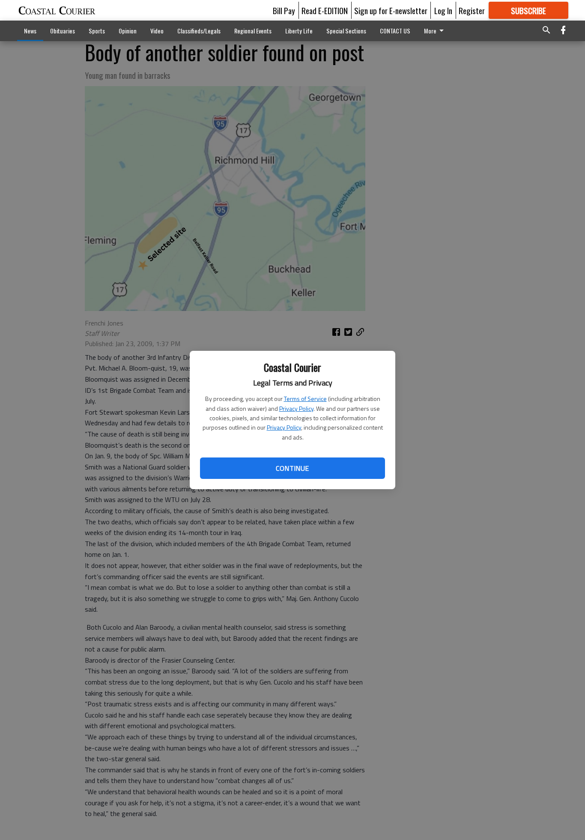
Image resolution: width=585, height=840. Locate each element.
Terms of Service (305, 398)
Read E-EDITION (324, 10)
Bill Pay (284, 10)
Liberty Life (299, 30)
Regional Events (253, 30)
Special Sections (346, 30)
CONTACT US (395, 30)
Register (472, 10)
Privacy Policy (296, 408)
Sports (97, 30)
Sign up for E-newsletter (390, 10)
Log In (443, 10)
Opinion (128, 30)
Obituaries (62, 30)
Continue (292, 468)
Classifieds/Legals (199, 30)
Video (157, 30)
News (30, 30)
